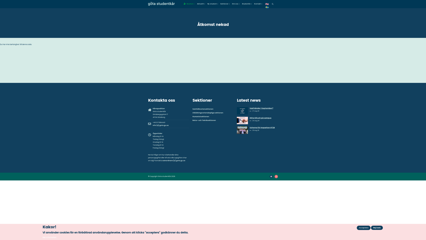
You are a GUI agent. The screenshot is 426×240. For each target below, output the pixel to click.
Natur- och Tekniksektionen (204, 120)
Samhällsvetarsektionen (202, 109)
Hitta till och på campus (260, 118)
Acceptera (363, 227)
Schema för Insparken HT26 (262, 127)
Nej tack (377, 227)
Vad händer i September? (261, 108)
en (268, 4)
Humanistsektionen (200, 116)
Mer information (49, 237)
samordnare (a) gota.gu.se (173, 160)
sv (268, 8)
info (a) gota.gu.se (161, 125)
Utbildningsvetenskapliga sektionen (207, 113)
